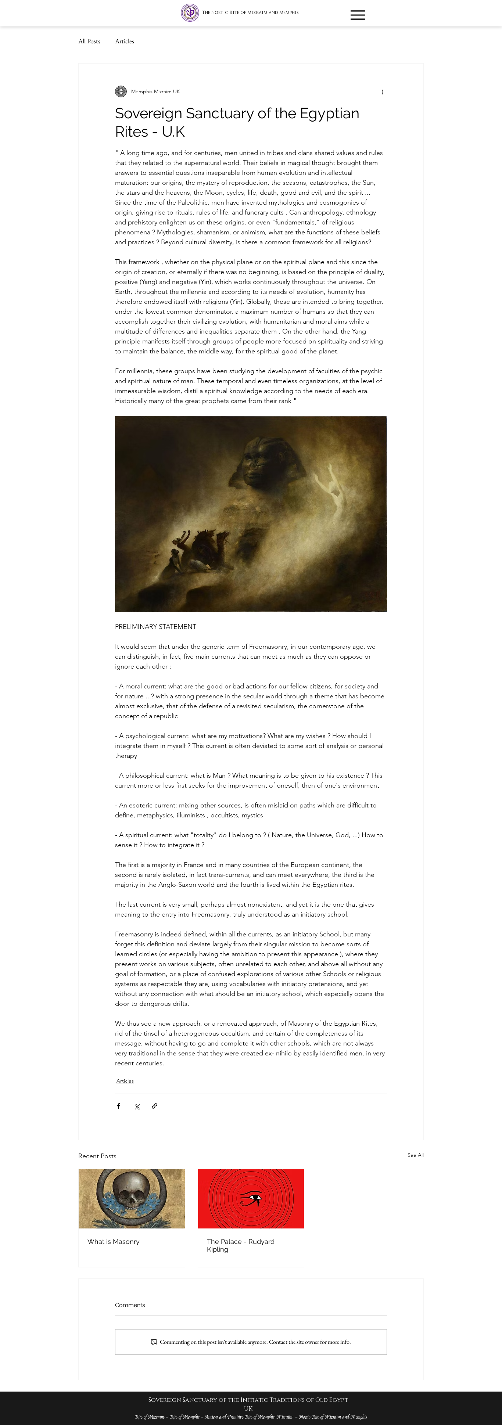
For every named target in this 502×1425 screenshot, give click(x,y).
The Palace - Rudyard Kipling (241, 1245)
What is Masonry (113, 1241)
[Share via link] (154, 1105)
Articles (124, 41)
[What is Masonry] (132, 1198)
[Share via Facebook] (118, 1105)
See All (416, 1155)
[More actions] (382, 91)
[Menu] (358, 15)
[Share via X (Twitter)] (136, 1105)
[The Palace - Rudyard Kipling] (251, 1198)
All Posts (89, 41)
